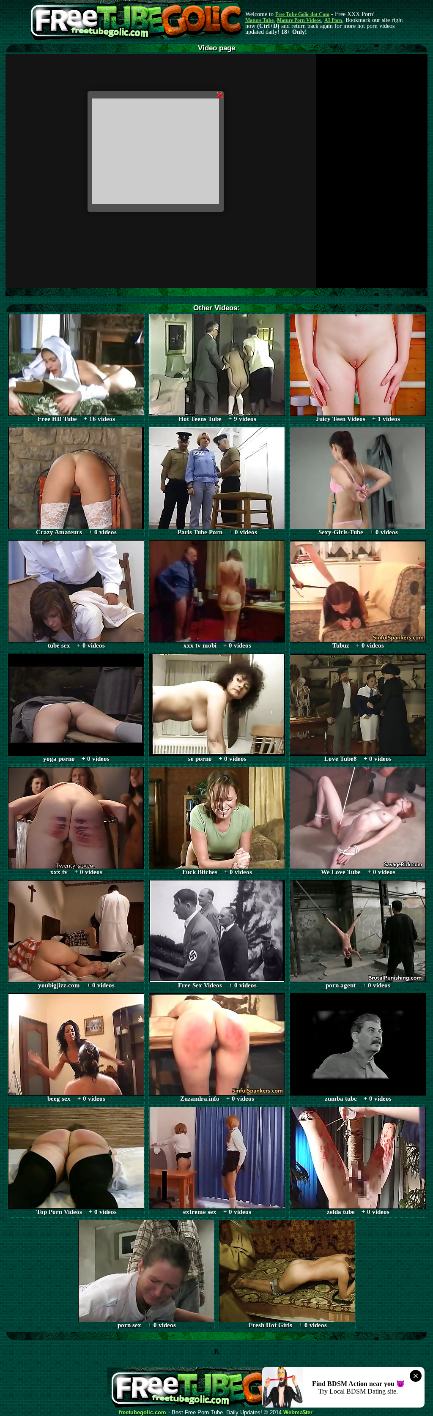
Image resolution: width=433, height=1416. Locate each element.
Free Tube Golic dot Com (302, 14)
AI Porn (333, 20)
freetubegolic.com (142, 1413)
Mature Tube (259, 20)
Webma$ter (297, 1413)
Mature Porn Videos (299, 20)
